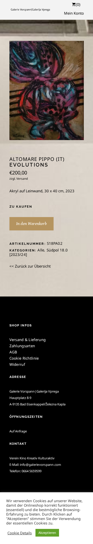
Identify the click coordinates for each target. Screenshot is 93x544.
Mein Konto (74, 13)
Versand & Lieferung (27, 339)
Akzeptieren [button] (47, 532)
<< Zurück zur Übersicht (30, 266)
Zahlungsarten (22, 345)
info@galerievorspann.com (40, 464)
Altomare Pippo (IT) (36, 159)
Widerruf (17, 364)
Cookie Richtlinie (24, 358)
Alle (40, 249)
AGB (13, 351)
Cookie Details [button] (19, 533)
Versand (22, 178)
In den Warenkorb (31, 223)
